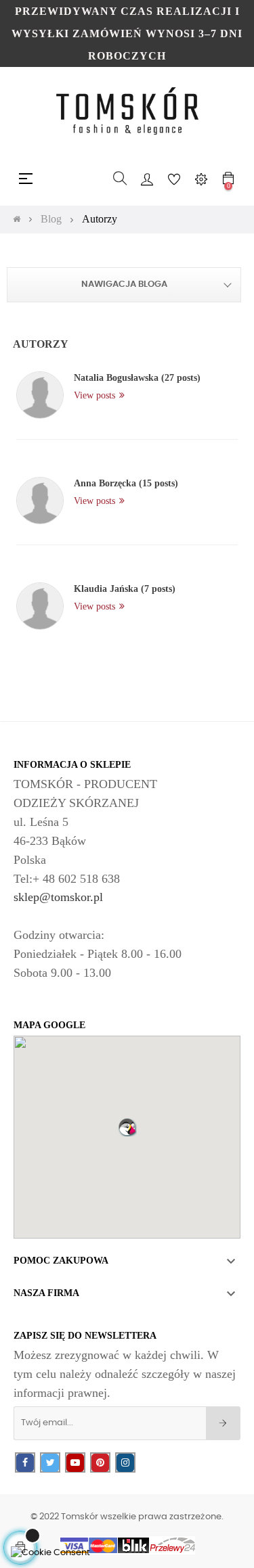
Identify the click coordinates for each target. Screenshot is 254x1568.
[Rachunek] (147, 179)
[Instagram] (125, 1463)
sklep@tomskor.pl (58, 897)
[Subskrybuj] (223, 1423)
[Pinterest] (100, 1463)
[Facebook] (25, 1463)
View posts (96, 395)
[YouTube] (75, 1463)
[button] (127, 1127)
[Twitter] (50, 1463)
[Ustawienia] (201, 179)
